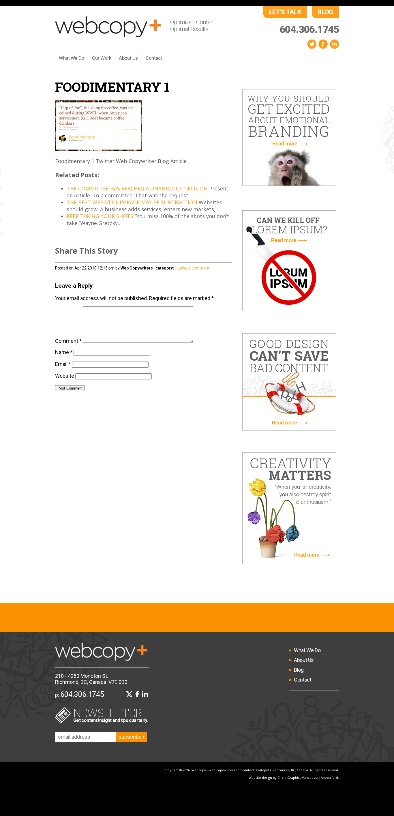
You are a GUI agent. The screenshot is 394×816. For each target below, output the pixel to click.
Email (63, 364)
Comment (68, 341)
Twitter (311, 44)
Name (63, 352)
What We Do (71, 58)
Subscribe (131, 737)
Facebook (323, 44)
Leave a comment (193, 268)
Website (64, 376)
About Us (128, 58)
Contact (154, 58)
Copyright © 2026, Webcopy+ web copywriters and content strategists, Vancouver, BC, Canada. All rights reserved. (251, 770)
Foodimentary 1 (112, 86)
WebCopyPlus (135, 26)
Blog (325, 12)
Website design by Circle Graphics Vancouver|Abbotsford (293, 777)
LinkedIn (334, 44)
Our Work (101, 58)
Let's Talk (285, 12)
